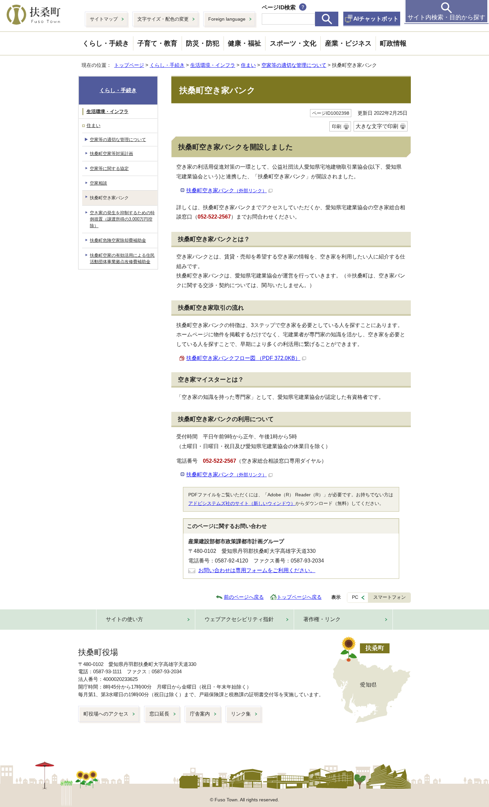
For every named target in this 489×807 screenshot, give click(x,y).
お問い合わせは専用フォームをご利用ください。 (256, 570)
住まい (248, 65)
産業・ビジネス (348, 43)
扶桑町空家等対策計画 (111, 153)
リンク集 (241, 714)
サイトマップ (104, 19)
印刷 (336, 126)
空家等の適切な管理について (293, 65)
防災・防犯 (202, 43)
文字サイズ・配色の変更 (163, 19)
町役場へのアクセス (105, 714)
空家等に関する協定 (109, 168)
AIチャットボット (376, 19)
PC (355, 597)
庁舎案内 (200, 714)
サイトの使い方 (124, 619)
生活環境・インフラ (212, 65)
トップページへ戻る (299, 597)
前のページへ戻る (244, 597)
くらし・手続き (105, 43)
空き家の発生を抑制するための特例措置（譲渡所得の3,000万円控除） (122, 219)
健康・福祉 (244, 43)
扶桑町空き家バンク (226, 190)
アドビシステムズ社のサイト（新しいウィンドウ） (241, 503)
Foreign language (226, 19)
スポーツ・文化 (293, 43)
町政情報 (393, 43)
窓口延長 (159, 714)
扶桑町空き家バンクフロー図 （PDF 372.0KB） (243, 358)
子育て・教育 (157, 43)
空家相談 (98, 183)
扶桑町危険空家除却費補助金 (118, 240)
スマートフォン (389, 597)
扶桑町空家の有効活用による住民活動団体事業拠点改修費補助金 (122, 258)
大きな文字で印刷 (377, 126)
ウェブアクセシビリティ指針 (239, 619)
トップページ (129, 65)
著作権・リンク (322, 619)
